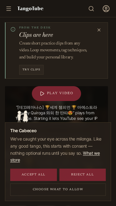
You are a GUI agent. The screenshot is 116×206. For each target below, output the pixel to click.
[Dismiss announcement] (99, 30)
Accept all (33, 174)
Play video (60, 93)
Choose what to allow (58, 189)
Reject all (82, 174)
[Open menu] (106, 8)
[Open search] (91, 8)
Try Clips (31, 69)
